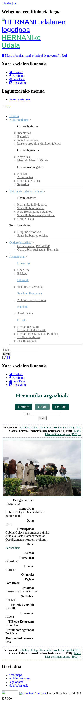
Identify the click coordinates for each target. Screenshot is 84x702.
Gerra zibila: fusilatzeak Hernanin (38, 249)
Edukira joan (9, 3)
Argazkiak (23, 156)
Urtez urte (23, 270)
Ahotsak (22, 173)
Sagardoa (23, 184)
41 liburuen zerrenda (30, 286)
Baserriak (23, 136)
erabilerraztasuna (19, 678)
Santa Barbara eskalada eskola (36, 215)
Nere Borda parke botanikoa (34, 211)
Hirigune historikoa (29, 232)
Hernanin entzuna (28, 326)
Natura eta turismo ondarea (26, 191)
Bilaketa (22, 273)
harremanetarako (19, 99)
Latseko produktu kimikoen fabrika (39, 143)
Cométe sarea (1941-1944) (33, 246)
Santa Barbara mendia (30, 208)
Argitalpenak (17, 256)
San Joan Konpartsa (29, 293)
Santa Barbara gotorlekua (32, 235)
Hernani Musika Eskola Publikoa (37, 333)
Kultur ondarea (18, 119)
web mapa (15, 675)
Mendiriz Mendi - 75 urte (32, 160)
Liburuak (23, 280)
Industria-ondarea (28, 140)
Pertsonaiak (12, 548)
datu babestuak (18, 685)
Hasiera (14, 116)
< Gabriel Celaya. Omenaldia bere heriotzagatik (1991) (50, 427)
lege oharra (16, 682)
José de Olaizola (27, 340)
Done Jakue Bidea (28, 180)
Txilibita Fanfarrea (28, 337)
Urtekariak (23, 263)
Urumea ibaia (25, 218)
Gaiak (42, 407)
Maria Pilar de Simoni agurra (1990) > (63, 432)
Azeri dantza (25, 177)
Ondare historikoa (20, 242)
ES (8, 106)
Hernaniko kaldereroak (31, 330)
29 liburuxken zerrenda (31, 300)
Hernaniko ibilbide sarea (32, 204)
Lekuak (60, 407)
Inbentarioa (24, 133)
